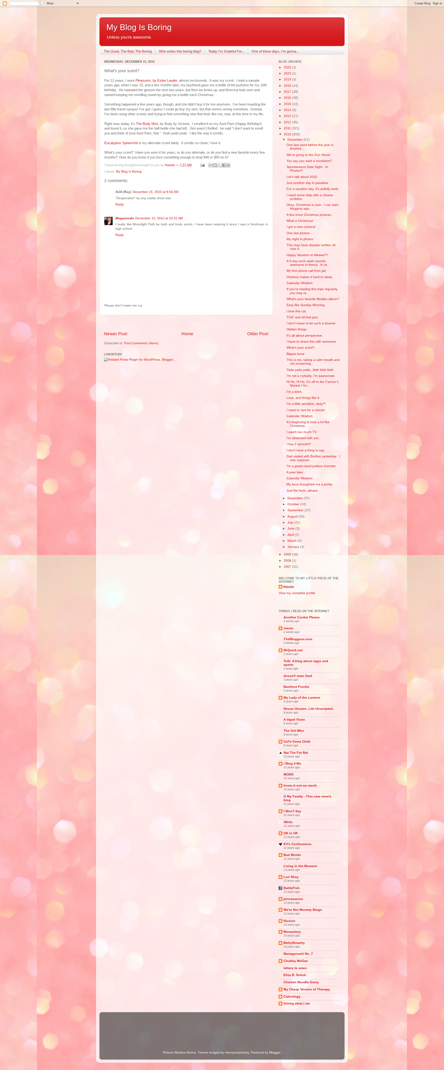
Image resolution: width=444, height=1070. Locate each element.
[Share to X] (219, 165)
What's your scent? (300, 347)
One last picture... (299, 233)
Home (187, 333)
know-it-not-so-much (300, 785)
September (296, 510)
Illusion (289, 921)
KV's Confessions (297, 844)
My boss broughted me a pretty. (310, 484)
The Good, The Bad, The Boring (128, 51)
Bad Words (292, 855)
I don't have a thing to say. (306, 450)
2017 (288, 91)
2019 (288, 79)
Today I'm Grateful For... (226, 51)
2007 (288, 566)
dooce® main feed (298, 676)
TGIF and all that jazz (302, 317)
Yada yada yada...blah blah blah (310, 370)
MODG (289, 774)
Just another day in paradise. (308, 183)
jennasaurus (293, 899)
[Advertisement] (186, 323)
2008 (288, 560)
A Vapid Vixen (294, 719)
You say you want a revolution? (309, 161)
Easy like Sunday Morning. (306, 305)
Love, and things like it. (303, 398)
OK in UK (291, 833)
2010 (288, 134)
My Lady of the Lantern (302, 697)
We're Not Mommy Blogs (303, 910)
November (295, 498)
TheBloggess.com (298, 639)
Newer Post (115, 333)
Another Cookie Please (302, 617)
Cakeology (292, 996)
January (293, 547)
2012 (288, 122)
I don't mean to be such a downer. (311, 323)
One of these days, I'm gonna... (275, 51)
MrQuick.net (293, 650)
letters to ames (295, 968)
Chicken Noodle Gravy (301, 982)
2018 (288, 85)
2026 (288, 67)
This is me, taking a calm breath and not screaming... (313, 361)
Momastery (292, 932)
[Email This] (210, 165)
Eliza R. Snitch (295, 975)
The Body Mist (147, 124)
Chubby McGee (296, 961)
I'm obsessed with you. (303, 438)
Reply (119, 204)
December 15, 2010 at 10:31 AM (159, 218)
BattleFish (292, 888)
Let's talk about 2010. (302, 177)
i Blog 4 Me (292, 763)
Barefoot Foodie (296, 687)
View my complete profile (297, 593)
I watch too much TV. (302, 432)
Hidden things (297, 329)
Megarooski (124, 218)
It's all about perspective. (305, 335)
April (291, 535)
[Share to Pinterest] (228, 165)
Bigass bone (296, 354)
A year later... (296, 472)
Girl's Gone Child (297, 741)
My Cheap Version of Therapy (307, 989)
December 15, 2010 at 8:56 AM (156, 192)
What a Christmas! (300, 221)
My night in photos (300, 239)
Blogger (274, 1052)
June (291, 528)
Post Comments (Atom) (141, 343)
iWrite (288, 822)
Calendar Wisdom (300, 283)
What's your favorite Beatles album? (313, 299)
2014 (288, 110)
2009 (288, 554)
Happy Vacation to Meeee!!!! (307, 255)
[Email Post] (202, 165)
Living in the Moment (300, 866)
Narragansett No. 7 (298, 953)
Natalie (288, 587)
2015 (288, 104)
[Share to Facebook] (224, 165)
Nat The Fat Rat (296, 752)
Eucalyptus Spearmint (121, 143)
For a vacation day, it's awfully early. (313, 189)
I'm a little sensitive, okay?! (306, 404)
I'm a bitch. (294, 392)
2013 (288, 116)
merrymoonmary (237, 1052)
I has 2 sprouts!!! (299, 444)
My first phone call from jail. (307, 271)
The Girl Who (294, 730)
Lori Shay (291, 877)
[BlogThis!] (215, 165)
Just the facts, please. (302, 490)
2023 (288, 73)
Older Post (257, 333)
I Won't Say (292, 811)
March (292, 541)
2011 (288, 128)
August (293, 516)
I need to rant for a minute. (306, 410)
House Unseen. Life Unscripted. (309, 708)
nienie (288, 628)
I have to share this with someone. (312, 341)
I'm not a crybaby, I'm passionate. (311, 376)
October (293, 504)
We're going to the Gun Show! (308, 155)
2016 (288, 97)
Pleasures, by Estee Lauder (156, 80)
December (295, 139)
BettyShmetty (294, 943)
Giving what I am (297, 1003)
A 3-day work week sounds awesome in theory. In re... (308, 263)
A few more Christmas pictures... (310, 215)
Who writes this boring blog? (180, 51)
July (290, 522)
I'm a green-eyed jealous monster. (311, 466)
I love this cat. (297, 311)
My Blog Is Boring (139, 27)
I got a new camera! (301, 227)
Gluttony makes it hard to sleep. (310, 277)
